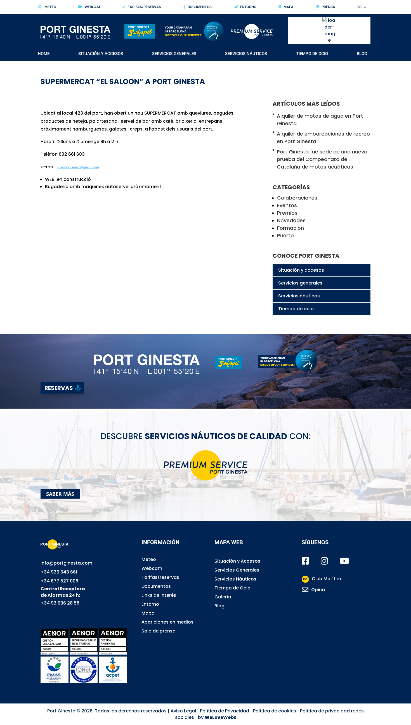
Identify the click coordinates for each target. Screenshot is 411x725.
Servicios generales (300, 283)
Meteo (50, 7)
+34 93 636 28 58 (60, 603)
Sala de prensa (158, 631)
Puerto (285, 235)
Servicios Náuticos (246, 54)
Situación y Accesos (100, 54)
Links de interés (158, 595)
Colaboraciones (297, 197)
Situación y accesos (301, 270)
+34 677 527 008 (59, 581)
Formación (290, 227)
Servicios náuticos (299, 296)
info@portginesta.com (66, 563)
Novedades (291, 220)
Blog (362, 54)
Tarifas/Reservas (144, 7)
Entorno (248, 7)
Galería (222, 597)
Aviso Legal (183, 711)
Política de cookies (274, 711)
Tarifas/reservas (160, 577)
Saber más (60, 493)
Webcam (92, 7)
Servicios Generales (174, 54)
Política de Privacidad (224, 711)
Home (43, 54)
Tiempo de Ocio (312, 54)
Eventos (287, 205)
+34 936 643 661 (59, 572)
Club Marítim (322, 578)
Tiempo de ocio (296, 308)
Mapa (289, 7)
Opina (318, 589)
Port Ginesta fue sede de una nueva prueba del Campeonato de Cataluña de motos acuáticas (322, 159)
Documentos (200, 7)
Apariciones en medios (167, 622)
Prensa (328, 7)
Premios (287, 212)
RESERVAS (58, 388)
